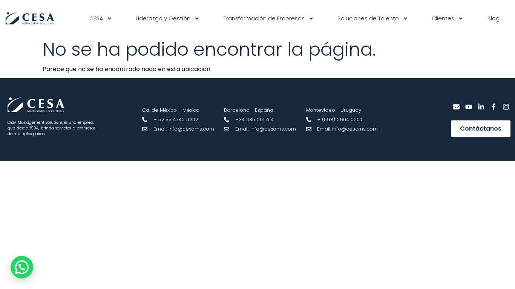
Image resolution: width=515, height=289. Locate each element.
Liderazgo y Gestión (163, 18)
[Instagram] (505, 107)
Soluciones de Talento (368, 18)
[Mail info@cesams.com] (456, 107)
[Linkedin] (481, 107)
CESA (96, 18)
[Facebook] (493, 107)
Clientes (443, 18)
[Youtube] (468, 107)
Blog (493, 18)
